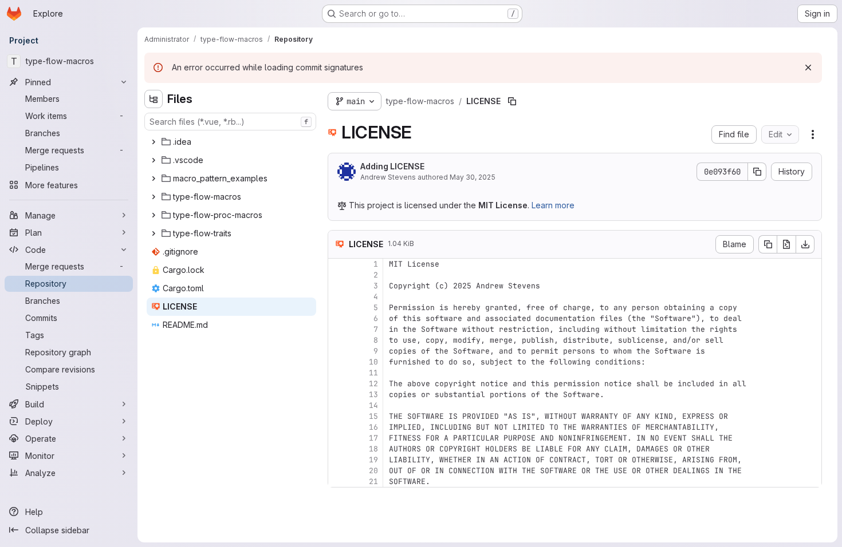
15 (373, 416)
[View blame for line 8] (338, 340)
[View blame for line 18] (338, 448)
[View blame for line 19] (338, 459)
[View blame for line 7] (338, 329)
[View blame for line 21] (338, 481)
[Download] (805, 244)
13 (373, 394)
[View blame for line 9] (338, 351)
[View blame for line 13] (338, 394)
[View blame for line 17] (338, 438)
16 (373, 427)
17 (373, 438)
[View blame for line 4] (338, 296)
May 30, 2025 (472, 177)
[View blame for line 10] (338, 361)
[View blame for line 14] (338, 405)
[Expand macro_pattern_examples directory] (153, 178)
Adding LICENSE (392, 166)
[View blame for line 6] (338, 318)
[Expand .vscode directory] (153, 160)
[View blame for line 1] (338, 264)
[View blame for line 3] (338, 285)
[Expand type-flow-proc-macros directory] (153, 215)
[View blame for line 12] (338, 383)
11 (373, 373)
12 (373, 384)
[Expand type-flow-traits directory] (153, 233)
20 (373, 470)
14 (373, 405)
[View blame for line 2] (338, 274)
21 (373, 481)
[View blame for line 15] (338, 416)
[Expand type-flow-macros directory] (153, 197)
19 (373, 460)
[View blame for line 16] (338, 427)
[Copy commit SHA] (757, 171)
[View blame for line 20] (338, 470)
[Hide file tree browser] (153, 99)
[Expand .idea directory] (153, 142)
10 (373, 362)
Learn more (553, 205)
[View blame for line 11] (338, 372)
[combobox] (230, 121)
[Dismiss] (808, 67)
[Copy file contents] (767, 244)
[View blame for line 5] (338, 307)
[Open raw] (786, 244)
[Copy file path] (512, 101)
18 (373, 449)
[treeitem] (231, 142)
